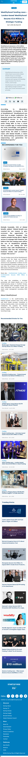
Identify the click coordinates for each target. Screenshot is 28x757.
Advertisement (7, 726)
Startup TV (6, 708)
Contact (5, 739)
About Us (5, 724)
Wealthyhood (4, 299)
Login (24, 1)
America (5, 747)
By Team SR (17, 25)
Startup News (7, 706)
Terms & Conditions (8, 731)
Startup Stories (7, 710)
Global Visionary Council (10, 718)
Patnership (6, 736)
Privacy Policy (7, 729)
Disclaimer (6, 734)
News (5, 162)
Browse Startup (7, 715)
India (4, 750)
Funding (14, 8)
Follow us (11, 98)
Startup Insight (7, 713)
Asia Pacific (6, 745)
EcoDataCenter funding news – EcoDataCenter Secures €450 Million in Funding (14, 274)
